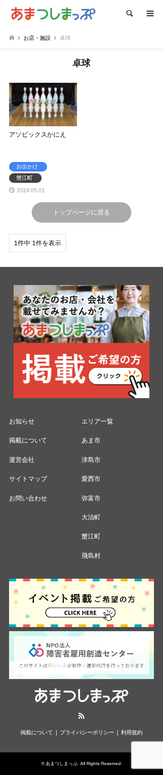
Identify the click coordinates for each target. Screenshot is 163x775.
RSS (81, 716)
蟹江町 (91, 536)
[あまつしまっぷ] (53, 13)
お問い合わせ (28, 498)
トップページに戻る (81, 212)
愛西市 (91, 478)
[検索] (129, 13)
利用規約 (132, 732)
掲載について (28, 440)
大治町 (91, 517)
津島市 (91, 459)
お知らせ (21, 421)
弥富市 (91, 498)
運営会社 (21, 459)
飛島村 (91, 555)
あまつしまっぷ (61, 763)
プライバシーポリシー (87, 732)
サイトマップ (28, 478)
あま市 (91, 440)
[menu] (149, 13)
